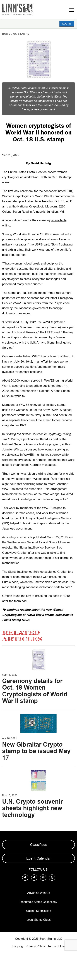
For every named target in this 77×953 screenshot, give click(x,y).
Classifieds (38, 845)
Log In (66, 23)
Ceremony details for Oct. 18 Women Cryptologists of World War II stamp (34, 690)
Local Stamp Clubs (39, 919)
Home (6, 33)
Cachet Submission (38, 910)
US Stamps (21, 33)
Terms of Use (57, 946)
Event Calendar (38, 858)
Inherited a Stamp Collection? (38, 901)
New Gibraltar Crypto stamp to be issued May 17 (36, 751)
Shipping (17, 946)
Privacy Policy (35, 946)
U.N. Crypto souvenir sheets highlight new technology (32, 808)
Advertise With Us (38, 892)
